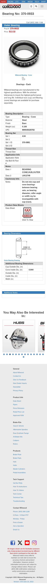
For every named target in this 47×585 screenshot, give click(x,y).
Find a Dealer (18, 522)
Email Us (16, 530)
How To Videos (18, 490)
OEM (23, 1)
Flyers (15, 405)
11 (34, 354)
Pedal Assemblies (19, 473)
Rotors (15, 444)
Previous (6, 336)
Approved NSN (18, 415)
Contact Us (17, 376)
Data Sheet (17, 401)
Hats (14, 462)
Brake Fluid (17, 454)
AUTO (3, 1)
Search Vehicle (18, 426)
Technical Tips (18, 497)
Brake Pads (17, 458)
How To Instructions (20, 487)
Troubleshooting (19, 501)
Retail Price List (18, 412)
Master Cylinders (19, 469)
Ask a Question (18, 526)
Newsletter (17, 387)
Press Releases (18, 408)
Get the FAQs (17, 483)
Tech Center (17, 494)
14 (43, 354)
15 (23, 357)
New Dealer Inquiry (20, 383)
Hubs (15, 465)
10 (31, 354)
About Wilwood (18, 372)
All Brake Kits (17, 437)
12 (37, 354)
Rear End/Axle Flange (21, 433)
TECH (37, 1)
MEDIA (30, 1)
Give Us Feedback (19, 380)
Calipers (16, 440)
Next (40, 336)
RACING (10, 1)
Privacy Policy (18, 391)
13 (40, 354)
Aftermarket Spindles (20, 430)
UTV (16, 1)
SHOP (43, 1)
